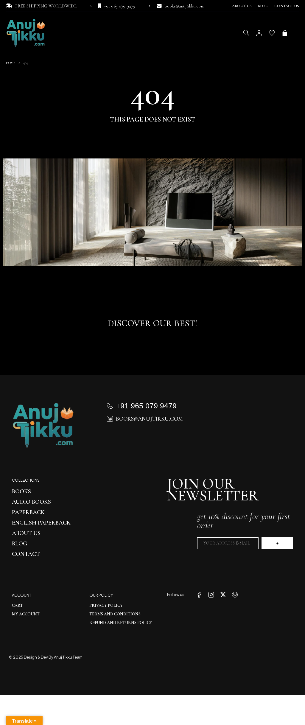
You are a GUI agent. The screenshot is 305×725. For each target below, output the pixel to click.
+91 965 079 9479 (119, 6)
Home (10, 63)
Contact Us (286, 6)
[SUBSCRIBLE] (277, 543)
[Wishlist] (272, 33)
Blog (263, 6)
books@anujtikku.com (184, 6)
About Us (242, 6)
